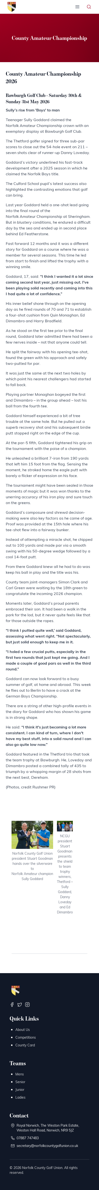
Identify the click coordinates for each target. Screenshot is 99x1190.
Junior (19, 1089)
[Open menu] (77, 6)
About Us (22, 1029)
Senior (20, 1082)
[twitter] (19, 1004)
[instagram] (27, 1004)
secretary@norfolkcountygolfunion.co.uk (47, 1145)
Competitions (25, 1037)
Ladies (20, 1097)
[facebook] (12, 1004)
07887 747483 (28, 1138)
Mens (19, 1074)
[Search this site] (89, 6)
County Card (25, 1045)
